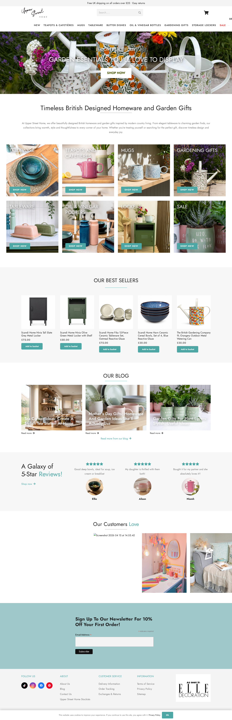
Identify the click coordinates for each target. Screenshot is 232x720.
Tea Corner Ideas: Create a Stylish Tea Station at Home (49, 421)
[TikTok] (24, 685)
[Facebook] (41, 685)
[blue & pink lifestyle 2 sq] (88, 227)
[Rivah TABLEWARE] (32, 170)
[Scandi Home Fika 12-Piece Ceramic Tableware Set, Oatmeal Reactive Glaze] (116, 312)
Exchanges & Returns (110, 694)
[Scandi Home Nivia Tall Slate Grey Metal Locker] (38, 312)
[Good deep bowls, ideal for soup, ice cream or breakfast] (94, 486)
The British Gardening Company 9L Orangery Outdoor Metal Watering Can (194, 335)
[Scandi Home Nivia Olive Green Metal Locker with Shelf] (77, 312)
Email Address (83, 634)
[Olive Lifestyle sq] (144, 227)
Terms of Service (145, 684)
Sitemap (141, 694)
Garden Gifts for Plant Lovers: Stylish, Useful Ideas (180, 421)
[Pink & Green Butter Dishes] (32, 227)
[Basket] (206, 12)
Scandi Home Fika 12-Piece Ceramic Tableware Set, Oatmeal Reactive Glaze (113, 335)
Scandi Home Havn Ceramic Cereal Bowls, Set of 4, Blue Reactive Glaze (153, 335)
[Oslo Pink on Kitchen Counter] (88, 170)
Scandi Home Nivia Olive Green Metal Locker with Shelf (76, 334)
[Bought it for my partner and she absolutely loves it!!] (190, 486)
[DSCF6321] (200, 227)
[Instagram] (33, 685)
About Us (65, 684)
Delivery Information (109, 684)
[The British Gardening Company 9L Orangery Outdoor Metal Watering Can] (194, 312)
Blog (62, 689)
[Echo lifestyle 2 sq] (144, 170)
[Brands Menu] (228, 25)
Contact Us (65, 694)
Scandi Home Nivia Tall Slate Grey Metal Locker (36, 334)
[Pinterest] (49, 685)
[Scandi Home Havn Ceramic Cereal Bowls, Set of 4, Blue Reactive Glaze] (155, 312)
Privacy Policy (144, 689)
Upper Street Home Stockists (75, 699)
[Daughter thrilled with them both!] (142, 486)
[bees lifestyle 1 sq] (200, 170)
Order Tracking (106, 689)
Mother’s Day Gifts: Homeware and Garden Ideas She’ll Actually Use (116, 418)
